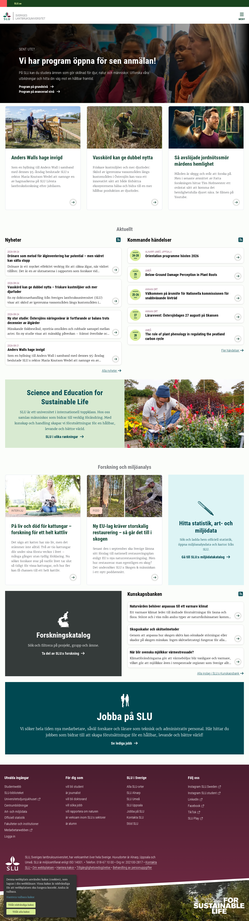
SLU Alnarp (134, 793)
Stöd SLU (132, 823)
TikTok (192, 812)
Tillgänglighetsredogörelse (94, 867)
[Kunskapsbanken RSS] (241, 595)
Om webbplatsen (43, 867)
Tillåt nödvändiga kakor (21, 905)
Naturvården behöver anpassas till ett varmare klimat (169, 606)
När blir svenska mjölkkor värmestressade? (162, 652)
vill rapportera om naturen (82, 811)
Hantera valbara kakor (20, 897)
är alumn (71, 823)
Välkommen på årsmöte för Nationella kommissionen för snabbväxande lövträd (187, 295)
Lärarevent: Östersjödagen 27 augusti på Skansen (181, 315)
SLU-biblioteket (14, 793)
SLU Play (193, 818)
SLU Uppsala (135, 805)
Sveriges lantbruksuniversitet (30, 17)
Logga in (9, 836)
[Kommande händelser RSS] (241, 241)
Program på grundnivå (33, 87)
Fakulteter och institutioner (21, 824)
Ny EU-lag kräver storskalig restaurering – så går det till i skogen (122, 532)
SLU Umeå (133, 799)
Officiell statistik (14, 817)
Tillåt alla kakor (21, 911)
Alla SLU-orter (135, 786)
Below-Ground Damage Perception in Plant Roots (181, 274)
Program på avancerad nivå (36, 92)
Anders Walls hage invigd (37, 158)
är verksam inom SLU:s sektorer (86, 817)
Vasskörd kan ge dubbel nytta (123, 158)
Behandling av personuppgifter (132, 867)
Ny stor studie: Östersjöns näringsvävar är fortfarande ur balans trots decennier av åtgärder (58, 320)
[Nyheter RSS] (118, 241)
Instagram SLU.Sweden (202, 786)
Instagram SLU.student (202, 793)
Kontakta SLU (135, 817)
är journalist (73, 793)
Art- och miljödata (15, 811)
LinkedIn (193, 799)
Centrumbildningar (16, 805)
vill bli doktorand (76, 799)
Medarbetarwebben (16, 830)
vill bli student (74, 786)
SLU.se (18, 3)
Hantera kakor (66, 867)
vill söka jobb (74, 805)
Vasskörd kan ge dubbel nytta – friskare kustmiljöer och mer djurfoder (52, 289)
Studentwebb (12, 786)
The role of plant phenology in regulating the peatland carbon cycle (185, 336)
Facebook (194, 806)
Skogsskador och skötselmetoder (154, 629)
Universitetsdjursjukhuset (20, 799)
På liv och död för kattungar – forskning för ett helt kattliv (41, 529)
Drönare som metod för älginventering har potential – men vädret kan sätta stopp (55, 258)
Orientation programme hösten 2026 (172, 256)
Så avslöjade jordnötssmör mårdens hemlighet (201, 161)
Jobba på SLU (135, 811)
